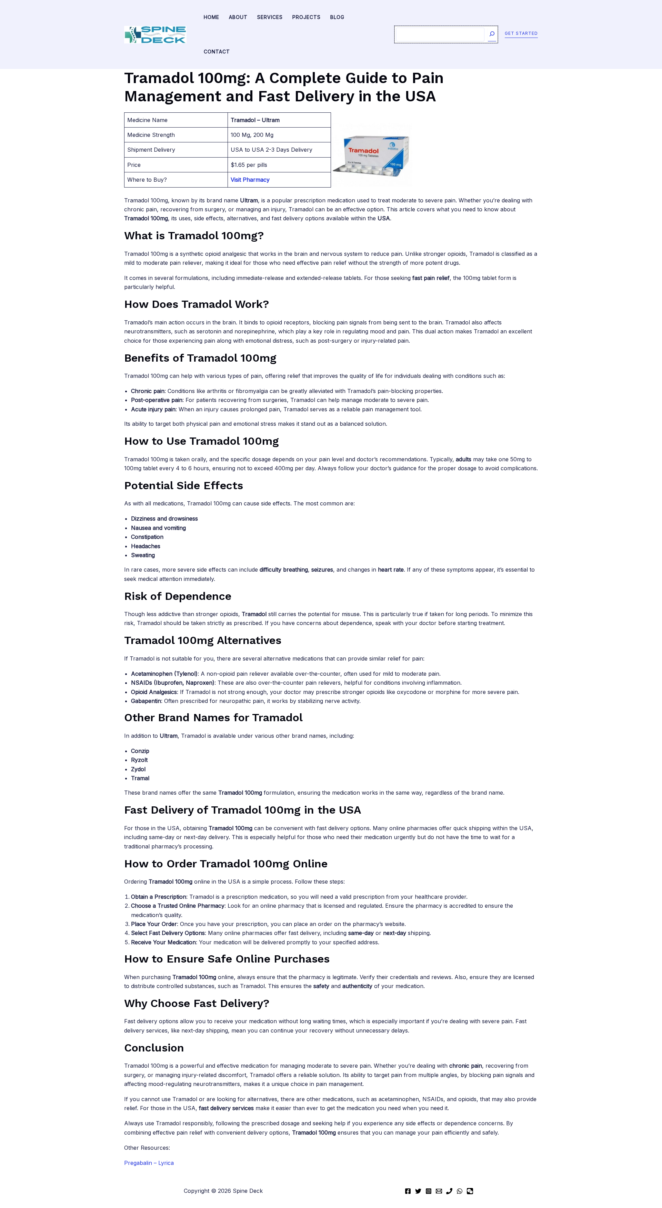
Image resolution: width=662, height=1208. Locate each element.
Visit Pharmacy (250, 179)
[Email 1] (439, 1191)
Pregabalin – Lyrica (149, 1162)
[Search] (492, 34)
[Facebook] (408, 1191)
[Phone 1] (449, 1191)
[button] (521, 34)
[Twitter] (418, 1191)
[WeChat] (470, 1191)
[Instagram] (428, 1191)
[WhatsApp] (460, 1191)
